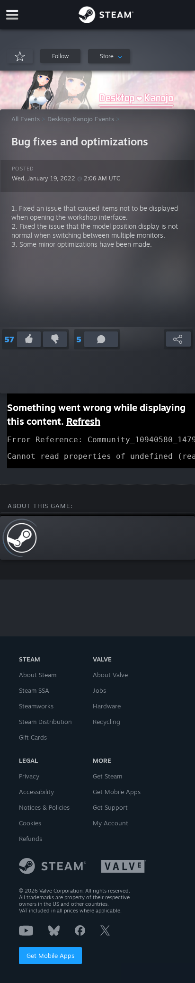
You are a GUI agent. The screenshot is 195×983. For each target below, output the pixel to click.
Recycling (106, 721)
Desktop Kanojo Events (80, 119)
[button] (60, 56)
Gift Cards (33, 737)
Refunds (30, 838)
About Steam (37, 675)
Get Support (110, 807)
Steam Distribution (45, 721)
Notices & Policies (44, 807)
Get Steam (107, 776)
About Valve (110, 675)
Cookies (30, 823)
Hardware (107, 706)
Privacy (29, 776)
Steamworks (36, 706)
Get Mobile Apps (50, 955)
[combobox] (109, 56)
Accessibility (36, 791)
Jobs (99, 690)
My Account (110, 823)
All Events (25, 119)
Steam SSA (34, 690)
